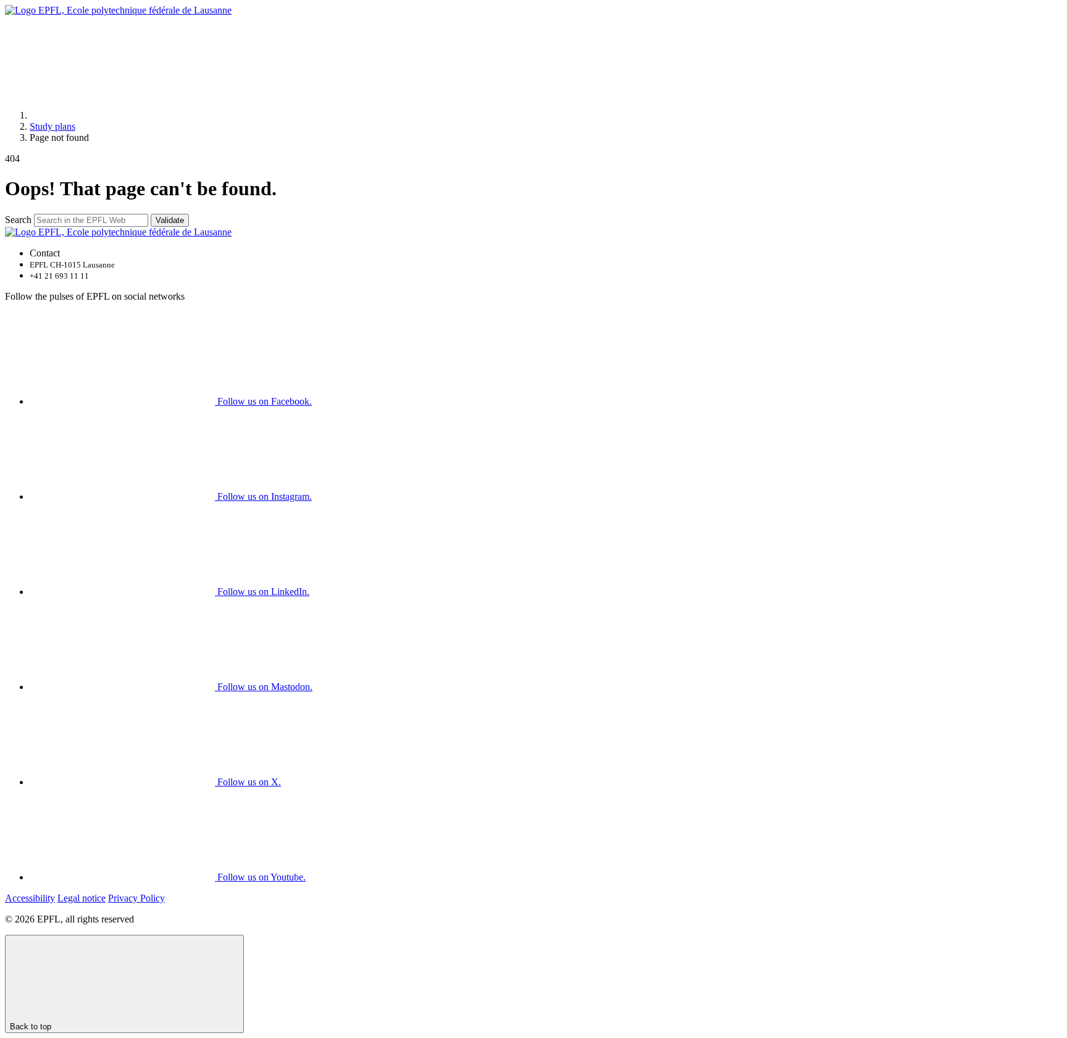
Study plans (52, 126)
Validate (170, 220)
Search (18, 219)
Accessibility (30, 898)
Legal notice (81, 898)
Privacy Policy (136, 898)
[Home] (122, 115)
